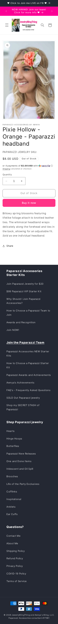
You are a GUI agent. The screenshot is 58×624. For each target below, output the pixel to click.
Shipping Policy (15, 551)
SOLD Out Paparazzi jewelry (23, 397)
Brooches (12, 476)
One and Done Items (18, 461)
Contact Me (13, 535)
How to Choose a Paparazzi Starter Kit (27, 365)
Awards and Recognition (21, 322)
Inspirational (13, 499)
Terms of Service (16, 581)
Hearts (10, 431)
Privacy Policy (14, 566)
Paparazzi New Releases (21, 453)
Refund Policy (14, 558)
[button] (6, 25)
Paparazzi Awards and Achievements (28, 375)
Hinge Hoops (14, 438)
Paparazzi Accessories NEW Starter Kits (27, 353)
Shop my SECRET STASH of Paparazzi (22, 407)
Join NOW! (12, 330)
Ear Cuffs (12, 514)
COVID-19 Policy (16, 573)
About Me (12, 543)
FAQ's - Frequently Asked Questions (28, 390)
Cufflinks (11, 491)
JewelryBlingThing (21, 615)
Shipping (6, 169)
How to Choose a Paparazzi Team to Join (28, 312)
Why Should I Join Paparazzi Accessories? (23, 301)
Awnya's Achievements (20, 382)
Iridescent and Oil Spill (19, 468)
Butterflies (12, 446)
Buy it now (29, 202)
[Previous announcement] (6, 11)
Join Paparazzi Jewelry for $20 (25, 283)
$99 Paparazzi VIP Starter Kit (23, 291)
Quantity (7, 174)
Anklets (10, 506)
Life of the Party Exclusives (22, 484)
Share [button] (9, 245)
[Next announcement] (51, 11)
